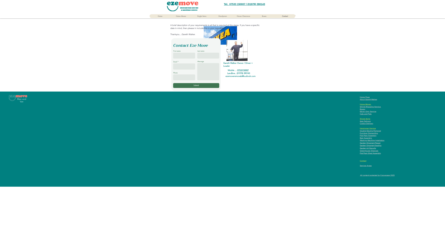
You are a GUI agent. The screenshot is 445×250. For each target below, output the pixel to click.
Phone (175, 73)
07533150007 (243, 70)
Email (175, 62)
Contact (363, 161)
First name (177, 51)
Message (200, 61)
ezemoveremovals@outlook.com (241, 76)
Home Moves (365, 104)
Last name (200, 51)
